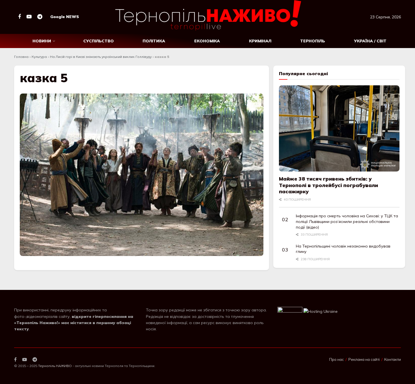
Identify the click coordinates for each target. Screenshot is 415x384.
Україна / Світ (370, 41)
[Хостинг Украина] (320, 310)
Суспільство (98, 41)
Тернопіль (312, 41)
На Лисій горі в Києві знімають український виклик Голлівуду (101, 57)
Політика (154, 41)
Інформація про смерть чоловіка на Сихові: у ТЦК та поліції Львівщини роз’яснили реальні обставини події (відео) (347, 221)
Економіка (207, 41)
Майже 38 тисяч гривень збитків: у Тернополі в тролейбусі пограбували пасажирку (328, 185)
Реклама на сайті (364, 359)
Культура (39, 57)
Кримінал (260, 41)
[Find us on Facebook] (19, 17)
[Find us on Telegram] (39, 17)
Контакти (392, 359)
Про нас (336, 359)
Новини (41, 41)
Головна (21, 57)
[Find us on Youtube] (29, 17)
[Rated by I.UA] (290, 310)
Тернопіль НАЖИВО (55, 366)
